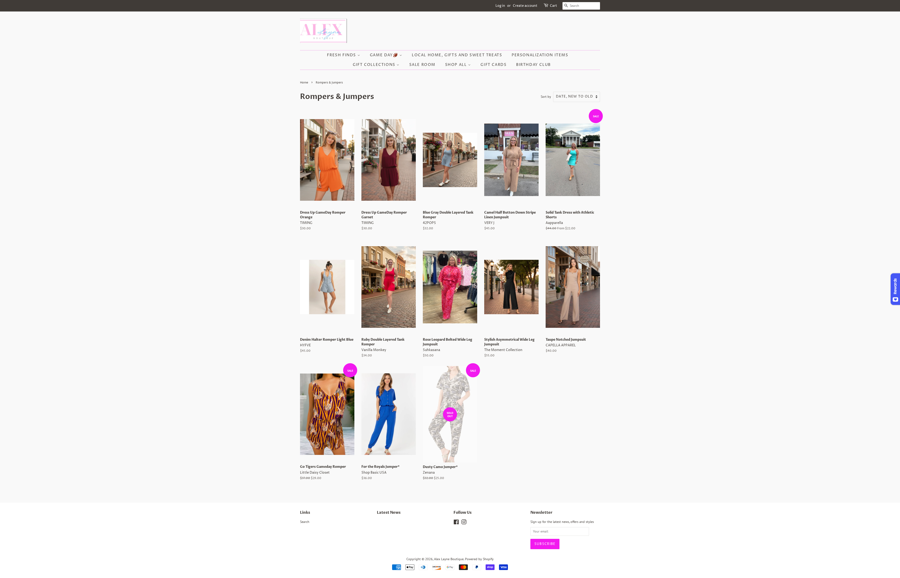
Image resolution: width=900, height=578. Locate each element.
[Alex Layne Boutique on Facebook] (456, 523)
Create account (525, 6)
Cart (553, 6)
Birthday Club (533, 64)
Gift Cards (493, 64)
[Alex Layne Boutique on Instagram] (463, 523)
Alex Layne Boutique (449, 559)
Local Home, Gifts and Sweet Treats (457, 55)
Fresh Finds (342, 55)
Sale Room (422, 64)
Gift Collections (375, 64)
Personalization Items (540, 55)
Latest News (389, 512)
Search (304, 522)
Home (304, 83)
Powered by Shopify (479, 559)
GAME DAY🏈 (384, 55)
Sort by (546, 96)
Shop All (456, 64)
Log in (500, 6)
